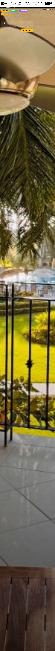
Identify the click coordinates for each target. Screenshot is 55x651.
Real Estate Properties (27, 3)
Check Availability (27, 30)
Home (5, 3)
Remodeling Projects (36, 3)
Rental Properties (20, 3)
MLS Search (42, 3)
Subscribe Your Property (48, 3)
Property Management (12, 3)
